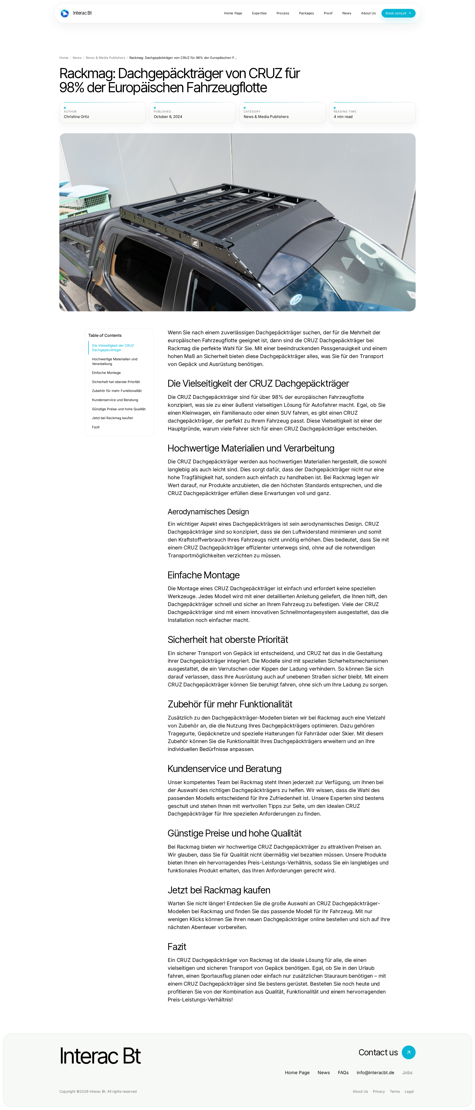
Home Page (297, 1072)
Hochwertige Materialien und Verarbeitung (114, 361)
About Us (360, 1091)
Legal (409, 1091)
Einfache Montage (106, 373)
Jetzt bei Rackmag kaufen (112, 418)
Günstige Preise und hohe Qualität (118, 409)
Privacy (379, 1091)
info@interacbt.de (375, 1072)
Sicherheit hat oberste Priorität (116, 382)
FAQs (343, 1072)
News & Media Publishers (105, 58)
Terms (395, 1091)
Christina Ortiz (76, 116)
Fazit (95, 427)
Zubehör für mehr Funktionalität (117, 391)
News (77, 58)
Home (64, 58)
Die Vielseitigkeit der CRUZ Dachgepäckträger (113, 347)
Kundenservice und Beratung (115, 400)
